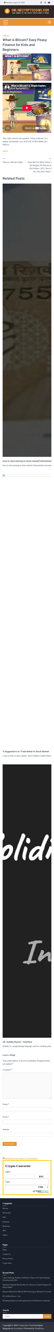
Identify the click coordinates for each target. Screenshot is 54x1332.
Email (6, 1117)
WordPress (39, 1328)
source (5, 151)
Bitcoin (5, 1208)
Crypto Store (7, 1263)
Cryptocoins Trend (26, 1325)
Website (6, 1129)
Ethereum (6, 1222)
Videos (6, 36)
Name (6, 1104)
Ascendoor (18, 1328)
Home (5, 1250)
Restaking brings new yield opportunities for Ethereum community (26, 1301)
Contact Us (6, 1254)
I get (8, 1182)
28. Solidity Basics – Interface (17, 1042)
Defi (4, 1217)
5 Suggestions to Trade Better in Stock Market (26, 751)
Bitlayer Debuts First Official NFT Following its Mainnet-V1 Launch (27, 1292)
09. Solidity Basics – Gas (11, 1296)
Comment (7, 1070)
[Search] (50, 22)
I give (7, 1172)
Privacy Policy (8, 1259)
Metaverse (6, 1226)
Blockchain (7, 1213)
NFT (4, 1231)
